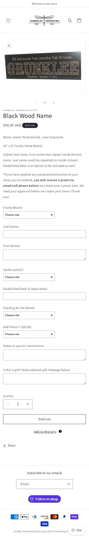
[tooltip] (60, 431)
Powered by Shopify (64, 531)
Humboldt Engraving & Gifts (38, 531)
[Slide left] (35, 102)
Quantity (8, 396)
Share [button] (12, 445)
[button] (8, 20)
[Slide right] (53, 102)
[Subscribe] (68, 484)
